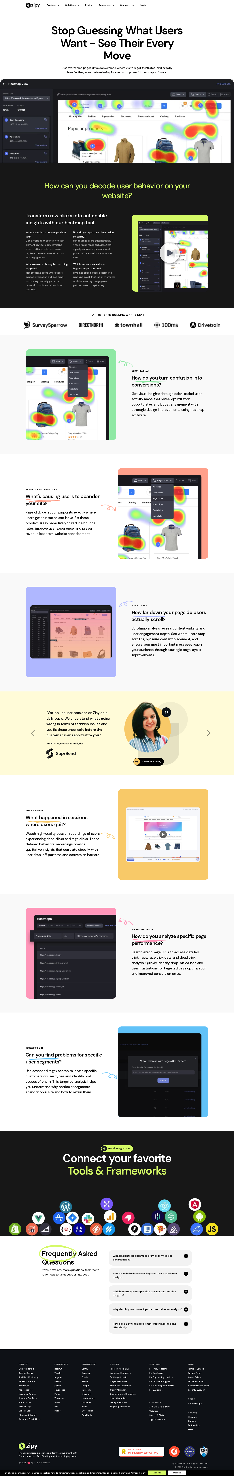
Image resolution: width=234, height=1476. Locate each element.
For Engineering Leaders (161, 1377)
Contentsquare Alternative (122, 1394)
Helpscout (87, 1402)
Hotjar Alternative (118, 1381)
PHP (56, 1406)
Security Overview (196, 1390)
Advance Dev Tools (28, 1398)
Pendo (85, 1377)
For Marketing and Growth (161, 1385)
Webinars (153, 1411)
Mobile (57, 1410)
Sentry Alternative (118, 1402)
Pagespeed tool (26, 1390)
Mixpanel (86, 1394)
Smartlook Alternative (120, 1385)
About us (192, 1417)
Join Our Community (159, 1406)
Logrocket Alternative (120, 1373)
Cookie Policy (194, 1377)
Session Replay (26, 1373)
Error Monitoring (26, 1369)
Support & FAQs (156, 1415)
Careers (192, 1421)
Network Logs (25, 1406)
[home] (33, 5)
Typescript (59, 1398)
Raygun (85, 1385)
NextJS (57, 1381)
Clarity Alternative (118, 1390)
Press (190, 1429)
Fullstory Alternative (119, 1369)
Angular (58, 1377)
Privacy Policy (194, 1373)
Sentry (85, 1369)
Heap (84, 1406)
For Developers (156, 1373)
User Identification (27, 1394)
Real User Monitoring (29, 1377)
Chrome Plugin (195, 1403)
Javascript (59, 1390)
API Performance (27, 1381)
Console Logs (25, 1410)
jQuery (57, 1385)
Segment (86, 1373)
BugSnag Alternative (120, 1406)
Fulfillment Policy (196, 1381)
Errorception (87, 1410)
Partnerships (194, 1425)
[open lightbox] (170, 253)
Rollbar (85, 1381)
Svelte (57, 1402)
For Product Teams (158, 1369)
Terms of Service (196, 1369)
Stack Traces (25, 1402)
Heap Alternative (118, 1398)
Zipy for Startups (157, 1419)
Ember (57, 1394)
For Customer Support (159, 1381)
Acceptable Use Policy (198, 1385)
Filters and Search (27, 1415)
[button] (56, 5)
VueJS (57, 1373)
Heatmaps (24, 1385)
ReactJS (58, 1369)
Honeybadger (88, 1398)
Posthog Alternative (119, 1377)
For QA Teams (156, 1390)
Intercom (86, 1390)
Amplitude (87, 1415)
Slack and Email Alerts (29, 1419)
